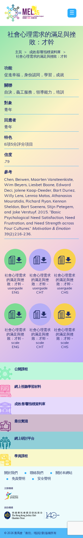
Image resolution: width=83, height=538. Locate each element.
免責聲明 (18, 478)
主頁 (18, 52)
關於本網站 (64, 472)
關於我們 (10, 472)
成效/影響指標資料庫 (45, 52)
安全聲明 (44, 478)
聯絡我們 (36, 472)
